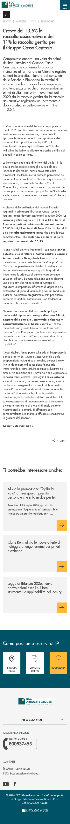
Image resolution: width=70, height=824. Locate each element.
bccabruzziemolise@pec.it (25, 773)
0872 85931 (23, 769)
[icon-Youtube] (6, 784)
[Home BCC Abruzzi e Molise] (17, 5)
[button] (65, 5)
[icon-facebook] (15, 784)
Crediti (43, 803)
